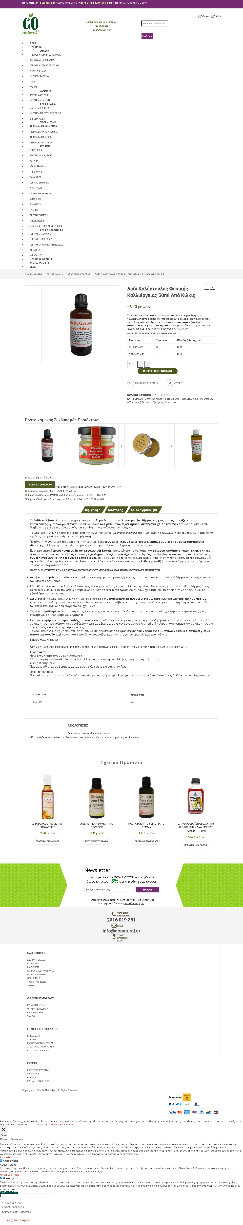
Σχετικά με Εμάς (36, 959)
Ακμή (196, 399)
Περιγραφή (92, 510)
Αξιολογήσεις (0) (144, 510)
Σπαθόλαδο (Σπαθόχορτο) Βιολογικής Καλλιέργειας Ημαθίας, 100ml (196, 827)
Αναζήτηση (147, 36)
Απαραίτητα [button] (7, 1157)
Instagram (33, 967)
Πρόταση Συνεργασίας (38, 1080)
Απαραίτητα (10, 1160)
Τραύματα (158, 402)
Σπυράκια (147, 402)
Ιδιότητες (115, 510)
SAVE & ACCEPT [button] (9, 1192)
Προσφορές (33, 1073)
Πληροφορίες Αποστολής (40, 970)
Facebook (32, 963)
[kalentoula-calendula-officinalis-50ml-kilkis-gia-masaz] (80, 323)
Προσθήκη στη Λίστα (146, 382)
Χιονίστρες (170, 402)
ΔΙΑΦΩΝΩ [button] (67, 1124)
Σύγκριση (60, 841)
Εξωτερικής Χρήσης (79, 273)
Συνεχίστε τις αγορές (18, 1220)
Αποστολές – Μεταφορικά (40, 1046)
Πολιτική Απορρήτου (134, 903)
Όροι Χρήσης (33, 977)
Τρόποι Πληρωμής (36, 981)
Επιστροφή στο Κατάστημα (16, 1211)
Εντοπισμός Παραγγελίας (40, 1043)
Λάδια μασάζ (134, 402)
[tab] (93, 509)
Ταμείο (31, 1016)
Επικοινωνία (33, 1035)
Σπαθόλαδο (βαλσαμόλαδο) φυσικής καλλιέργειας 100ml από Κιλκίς (206, 287)
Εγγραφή (147, 889)
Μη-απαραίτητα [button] (9, 1174)
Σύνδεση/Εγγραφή (36, 1004)
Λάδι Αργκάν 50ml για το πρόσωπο (96, 825)
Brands (31, 1077)
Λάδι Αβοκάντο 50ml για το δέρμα (146, 825)
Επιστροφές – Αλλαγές (38, 1050)
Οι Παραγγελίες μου (37, 1008)
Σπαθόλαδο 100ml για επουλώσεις (47, 825)
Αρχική (31, 985)
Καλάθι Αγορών (35, 1012)
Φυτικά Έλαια (54, 273)
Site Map (31, 1039)
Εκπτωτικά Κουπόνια (38, 1069)
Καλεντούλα (206, 399)
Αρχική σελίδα (33, 273)
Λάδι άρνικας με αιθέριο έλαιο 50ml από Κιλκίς (212, 287)
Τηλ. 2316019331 (102, 26)
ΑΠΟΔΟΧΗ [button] (55, 1124)
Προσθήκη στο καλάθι (159, 371)
